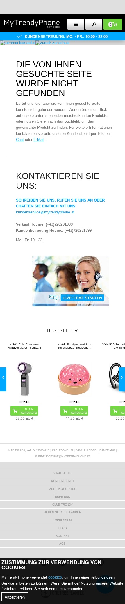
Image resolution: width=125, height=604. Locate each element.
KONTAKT (62, 536)
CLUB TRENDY (62, 504)
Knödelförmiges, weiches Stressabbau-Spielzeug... (74, 346)
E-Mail (38, 139)
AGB (62, 544)
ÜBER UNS (62, 497)
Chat (20, 139)
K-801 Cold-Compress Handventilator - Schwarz (24, 346)
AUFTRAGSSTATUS (62, 489)
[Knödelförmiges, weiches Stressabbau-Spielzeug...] (74, 379)
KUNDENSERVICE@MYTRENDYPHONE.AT (62, 456)
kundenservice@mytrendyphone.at (45, 212)
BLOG (62, 528)
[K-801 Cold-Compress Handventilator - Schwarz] (24, 379)
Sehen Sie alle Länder (62, 512)
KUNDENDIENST (62, 481)
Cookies (55, 577)
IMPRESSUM (63, 520)
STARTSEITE (62, 473)
